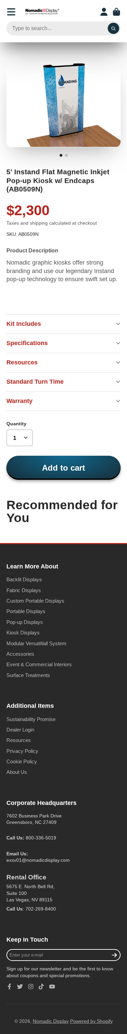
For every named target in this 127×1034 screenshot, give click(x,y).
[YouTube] (52, 987)
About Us (16, 772)
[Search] (113, 28)
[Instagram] (31, 987)
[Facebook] (9, 987)
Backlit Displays (24, 579)
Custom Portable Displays (35, 601)
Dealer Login (20, 730)
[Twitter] (20, 987)
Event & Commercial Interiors (39, 664)
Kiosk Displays (23, 632)
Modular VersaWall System (36, 643)
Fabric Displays (23, 590)
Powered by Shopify (91, 1021)
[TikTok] (41, 987)
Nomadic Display (51, 1021)
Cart (116, 12)
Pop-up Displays (24, 622)
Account (104, 12)
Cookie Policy (21, 761)
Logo (42, 12)
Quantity (16, 423)
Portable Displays (25, 611)
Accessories (20, 654)
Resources (18, 740)
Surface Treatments (28, 675)
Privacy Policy (22, 751)
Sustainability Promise (31, 719)
